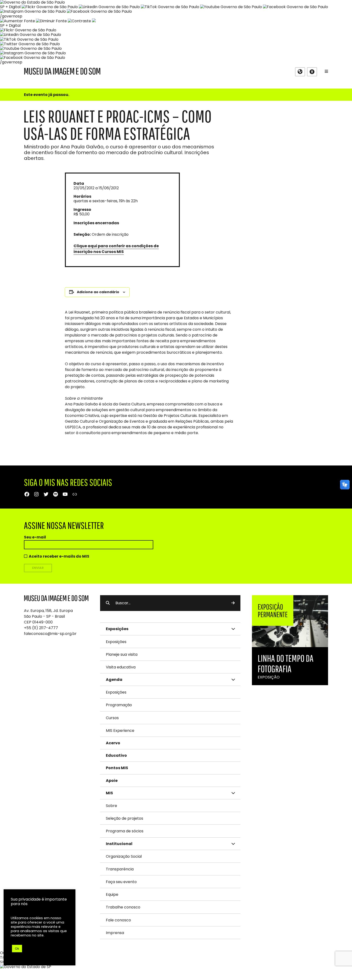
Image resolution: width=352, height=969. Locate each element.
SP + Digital (10, 7)
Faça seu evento (121, 881)
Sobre (111, 805)
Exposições (116, 641)
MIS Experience (120, 730)
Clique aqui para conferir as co (105, 246)
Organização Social (124, 856)
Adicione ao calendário (98, 292)
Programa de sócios (124, 831)
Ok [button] (17, 948)
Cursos (112, 718)
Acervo (113, 743)
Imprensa (115, 932)
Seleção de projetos (124, 818)
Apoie (112, 780)
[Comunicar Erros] (94, 21)
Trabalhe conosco (123, 907)
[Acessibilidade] (312, 71)
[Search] (233, 603)
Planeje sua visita (121, 654)
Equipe (112, 894)
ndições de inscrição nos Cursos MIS (116, 248)
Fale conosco (118, 920)
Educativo (116, 755)
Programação (119, 705)
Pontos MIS (117, 768)
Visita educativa (121, 667)
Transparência (120, 869)
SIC (3, 962)
